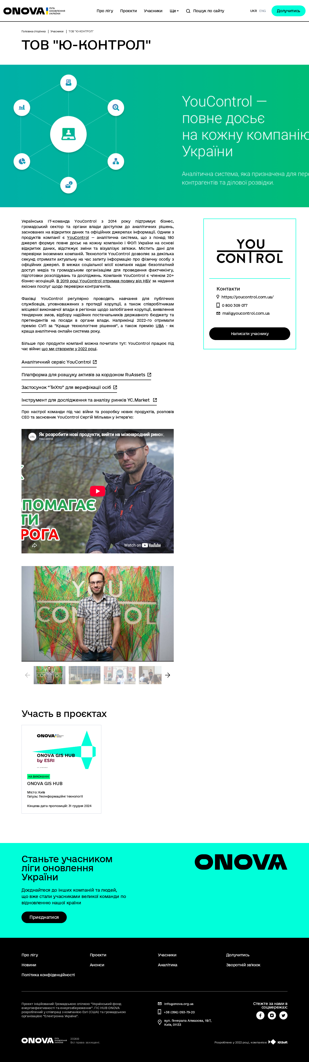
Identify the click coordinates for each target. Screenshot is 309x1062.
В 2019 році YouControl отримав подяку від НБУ (103, 281)
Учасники (153, 11)
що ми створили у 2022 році (69, 349)
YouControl (78, 237)
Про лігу (105, 11)
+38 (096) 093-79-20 (179, 1012)
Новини (28, 965)
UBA (160, 326)
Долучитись (288, 11)
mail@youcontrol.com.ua (246, 313)
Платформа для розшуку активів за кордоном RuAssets (83, 374)
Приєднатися (44, 917)
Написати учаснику (250, 333)
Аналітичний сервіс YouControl (56, 362)
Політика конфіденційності (48, 975)
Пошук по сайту (208, 11)
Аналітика (167, 965)
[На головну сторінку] (45, 10)
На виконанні (38, 776)
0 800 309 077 (234, 305)
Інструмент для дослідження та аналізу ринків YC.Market (86, 400)
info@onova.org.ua (178, 1004)
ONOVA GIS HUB (44, 783)
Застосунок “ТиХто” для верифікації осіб (66, 387)
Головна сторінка (33, 31)
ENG (262, 11)
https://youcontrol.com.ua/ (247, 297)
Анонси (97, 965)
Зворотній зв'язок (243, 965)
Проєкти (128, 11)
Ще (173, 11)
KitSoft (283, 1042)
